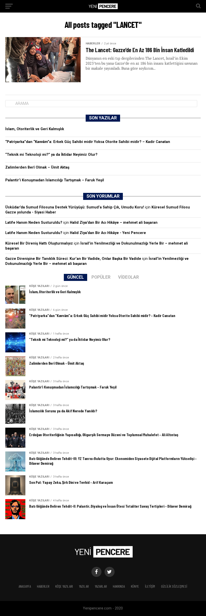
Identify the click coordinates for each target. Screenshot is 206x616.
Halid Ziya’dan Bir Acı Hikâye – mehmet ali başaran (114, 222)
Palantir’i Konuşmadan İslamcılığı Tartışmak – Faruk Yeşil (54, 180)
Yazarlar (101, 586)
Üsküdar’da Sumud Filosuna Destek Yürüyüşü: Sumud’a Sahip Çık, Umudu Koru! (74, 207)
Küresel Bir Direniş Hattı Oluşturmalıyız (39, 243)
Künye (135, 586)
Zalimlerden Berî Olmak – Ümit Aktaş (37, 167)
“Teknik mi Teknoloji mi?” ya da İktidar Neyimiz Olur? (51, 154)
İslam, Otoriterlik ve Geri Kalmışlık (34, 129)
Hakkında (119, 586)
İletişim (150, 586)
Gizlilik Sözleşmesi (174, 586)
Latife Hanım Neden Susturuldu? (33, 222)
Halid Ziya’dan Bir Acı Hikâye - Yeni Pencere (108, 233)
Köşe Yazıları (64, 586)
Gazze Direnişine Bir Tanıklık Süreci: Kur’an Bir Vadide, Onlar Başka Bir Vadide (73, 259)
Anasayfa (25, 586)
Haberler (43, 586)
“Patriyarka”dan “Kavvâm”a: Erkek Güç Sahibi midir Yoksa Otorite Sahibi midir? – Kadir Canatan (87, 142)
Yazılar (84, 586)
